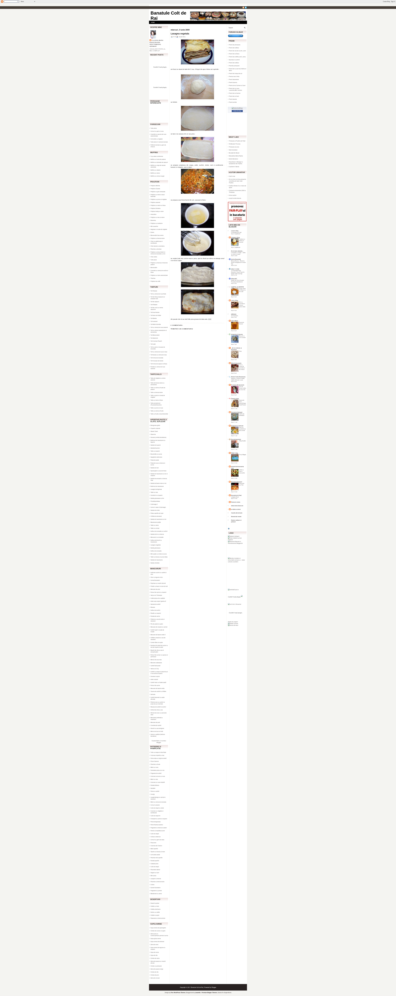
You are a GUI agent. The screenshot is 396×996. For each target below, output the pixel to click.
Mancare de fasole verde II (158, 634)
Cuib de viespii (155, 833)
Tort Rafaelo (154, 304)
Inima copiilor (232, 195)
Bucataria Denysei (236, 482)
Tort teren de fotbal (156, 315)
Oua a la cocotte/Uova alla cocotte (242, 428)
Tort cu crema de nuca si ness (159, 352)
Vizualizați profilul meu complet (158, 50)
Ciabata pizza (154, 863)
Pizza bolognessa (156, 821)
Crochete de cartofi (156, 725)
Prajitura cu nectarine (157, 223)
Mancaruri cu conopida (157, 537)
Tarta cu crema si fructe (157, 411)
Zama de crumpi (155, 978)
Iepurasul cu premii (234, 60)
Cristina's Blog (235, 237)
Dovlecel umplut (155, 676)
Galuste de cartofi (155, 604)
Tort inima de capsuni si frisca (159, 364)
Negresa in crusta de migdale (159, 229)
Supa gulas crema (156, 938)
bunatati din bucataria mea (237, 467)
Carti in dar (232, 176)
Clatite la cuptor (155, 915)
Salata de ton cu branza (157, 534)
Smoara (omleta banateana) (158, 437)
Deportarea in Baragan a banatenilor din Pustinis (236, 162)
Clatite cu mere (155, 906)
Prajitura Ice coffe (155, 281)
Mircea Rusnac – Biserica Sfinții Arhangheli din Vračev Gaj (238, 262)
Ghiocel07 (234, 279)
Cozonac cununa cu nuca (158, 776)
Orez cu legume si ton (157, 577)
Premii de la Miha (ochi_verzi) (237, 57)
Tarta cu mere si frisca (157, 400)
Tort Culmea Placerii (156, 341)
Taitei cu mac (154, 492)
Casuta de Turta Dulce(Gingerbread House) (242, 402)
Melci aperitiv (154, 848)
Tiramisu (153, 278)
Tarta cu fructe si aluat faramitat (159, 414)
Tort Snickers (234, 315)
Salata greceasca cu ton (157, 498)
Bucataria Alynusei (236, 412)
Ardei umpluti (154, 679)
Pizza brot (153, 842)
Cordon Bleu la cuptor (157, 642)
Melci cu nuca (154, 767)
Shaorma (153, 434)
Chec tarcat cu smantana (157, 246)
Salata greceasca (155, 548)
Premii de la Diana (234, 54)
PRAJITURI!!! (242, 441)
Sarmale (153, 694)
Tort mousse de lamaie (157, 361)
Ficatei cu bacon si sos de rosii (159, 586)
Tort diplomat (154, 338)
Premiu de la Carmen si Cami (237, 85)
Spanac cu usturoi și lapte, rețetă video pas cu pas (238, 379)
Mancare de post (155, 722)
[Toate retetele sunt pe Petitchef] (237, 540)
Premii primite (233, 102)
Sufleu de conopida (156, 551)
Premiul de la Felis (234, 76)
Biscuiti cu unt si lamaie (242, 336)
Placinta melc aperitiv (157, 857)
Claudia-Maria (157, 40)
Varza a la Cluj (155, 668)
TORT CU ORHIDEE (241, 414)
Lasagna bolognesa (156, 489)
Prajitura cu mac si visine (157, 217)
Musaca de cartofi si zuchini (158, 707)
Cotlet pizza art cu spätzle (158, 598)
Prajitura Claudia (155, 188)
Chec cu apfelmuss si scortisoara (157, 242)
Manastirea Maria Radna (236, 156)
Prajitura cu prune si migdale (159, 199)
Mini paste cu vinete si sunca (159, 554)
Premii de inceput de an (235, 73)
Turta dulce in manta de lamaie (159, 142)
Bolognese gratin (155, 425)
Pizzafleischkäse (155, 501)
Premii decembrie (234, 79)
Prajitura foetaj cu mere (157, 211)
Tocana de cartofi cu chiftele (158, 691)
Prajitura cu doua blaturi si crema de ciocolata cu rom (158, 253)
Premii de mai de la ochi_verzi (237, 51)
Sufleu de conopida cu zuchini (159, 531)
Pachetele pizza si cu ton (157, 770)
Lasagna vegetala (156, 545)
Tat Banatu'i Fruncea (234, 144)
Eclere (152, 232)
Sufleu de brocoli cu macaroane (156, 541)
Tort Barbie (154, 318)
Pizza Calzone (155, 761)
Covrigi (153, 794)
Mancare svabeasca (156, 662)
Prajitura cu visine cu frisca (158, 205)
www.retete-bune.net (237, 506)
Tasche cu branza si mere (158, 851)
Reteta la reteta (235, 502)
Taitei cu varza (155, 525)
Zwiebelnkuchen (155, 448)
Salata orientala (155, 563)
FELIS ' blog (234, 453)
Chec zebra (154, 257)
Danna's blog (235, 398)
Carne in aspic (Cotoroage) (158, 507)
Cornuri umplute (155, 805)
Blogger (159, 742)
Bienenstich (154, 267)
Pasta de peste (155, 460)
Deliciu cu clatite (155, 912)
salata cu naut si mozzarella (242, 471)
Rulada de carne (155, 616)
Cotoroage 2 (154, 504)
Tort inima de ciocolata (157, 358)
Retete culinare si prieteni (236, 521)
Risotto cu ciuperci (156, 613)
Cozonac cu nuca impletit (158, 782)
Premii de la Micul (234, 48)
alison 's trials (235, 269)
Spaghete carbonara (156, 457)
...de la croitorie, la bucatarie (236, 349)
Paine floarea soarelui (157, 824)
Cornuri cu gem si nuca (157, 131)
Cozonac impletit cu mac (157, 755)
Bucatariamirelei (236, 439)
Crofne (152, 884)
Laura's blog (234, 231)
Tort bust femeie (155, 312)
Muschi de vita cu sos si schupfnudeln (157, 651)
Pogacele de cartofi (156, 773)
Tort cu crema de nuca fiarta (158, 294)
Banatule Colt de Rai (197, 987)
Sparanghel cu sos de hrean (158, 471)
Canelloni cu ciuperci (156, 495)
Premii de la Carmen (234, 93)
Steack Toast (154, 431)
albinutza (233, 314)
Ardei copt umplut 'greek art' (158, 601)
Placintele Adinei (155, 869)
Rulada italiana (155, 785)
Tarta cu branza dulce (157, 392)
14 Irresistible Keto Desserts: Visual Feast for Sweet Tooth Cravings (238, 272)
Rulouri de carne (155, 685)
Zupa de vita (154, 955)
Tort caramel (154, 321)
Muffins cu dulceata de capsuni (159, 162)
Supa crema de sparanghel (158, 928)
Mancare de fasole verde (157, 688)
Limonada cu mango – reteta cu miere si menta (238, 253)
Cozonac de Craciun (156, 845)
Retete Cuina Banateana (238, 377)
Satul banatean (233, 150)
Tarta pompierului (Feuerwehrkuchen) (156, 404)
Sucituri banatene (155, 887)
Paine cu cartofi (155, 791)
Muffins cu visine (155, 173)
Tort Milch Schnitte (156, 324)
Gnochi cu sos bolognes (157, 728)
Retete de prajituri (233, 622)
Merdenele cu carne (156, 893)
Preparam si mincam (237, 426)
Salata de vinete (155, 510)
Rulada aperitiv (155, 860)
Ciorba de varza (155, 958)
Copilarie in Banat (234, 166)
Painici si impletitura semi (158, 830)
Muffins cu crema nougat (157, 176)
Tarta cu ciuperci (155, 451)
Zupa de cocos (155, 952)
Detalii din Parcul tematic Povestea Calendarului (237, 281)
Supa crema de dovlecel (157, 941)
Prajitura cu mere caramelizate (159, 275)
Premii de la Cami (234, 96)
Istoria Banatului (233, 159)
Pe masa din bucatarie (237, 385)
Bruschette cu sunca (156, 454)
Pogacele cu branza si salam (159, 827)
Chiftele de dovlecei (156, 516)
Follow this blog (237, 111)
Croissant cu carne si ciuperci (159, 819)
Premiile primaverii (234, 66)
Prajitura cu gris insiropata (158, 191)
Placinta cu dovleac (156, 249)
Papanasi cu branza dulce (158, 918)
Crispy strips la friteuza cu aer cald (242, 290)
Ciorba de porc (155, 975)
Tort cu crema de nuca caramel (159, 327)
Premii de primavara (234, 45)
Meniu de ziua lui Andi (157, 731)
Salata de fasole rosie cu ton (158, 483)
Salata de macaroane (157, 560)
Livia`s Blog (234, 300)
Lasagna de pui (235, 497)
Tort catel (153, 344)
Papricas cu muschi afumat (158, 583)
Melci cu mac (154, 779)
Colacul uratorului (156, 836)
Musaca (153, 607)
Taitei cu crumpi (155, 528)
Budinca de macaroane (157, 486)
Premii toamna (233, 82)
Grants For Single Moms (224, 992)
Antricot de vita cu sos (157, 710)
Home (153, 22)
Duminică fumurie (241, 323)
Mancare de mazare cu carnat (159, 627)
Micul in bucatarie (236, 363)
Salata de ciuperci (156, 445)
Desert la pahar (155, 903)
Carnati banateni (155, 580)
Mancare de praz (155, 589)
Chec (240, 351)
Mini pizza (153, 875)
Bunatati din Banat (234, 153)
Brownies (153, 220)
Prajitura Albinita (155, 185)
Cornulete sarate (155, 854)
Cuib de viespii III (155, 816)
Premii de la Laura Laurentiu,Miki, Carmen (235, 89)
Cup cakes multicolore (157, 156)
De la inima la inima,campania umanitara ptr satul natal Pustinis (237, 181)
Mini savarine (154, 226)
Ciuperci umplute (155, 428)
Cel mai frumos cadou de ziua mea (242, 388)
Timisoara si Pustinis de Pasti (237, 141)
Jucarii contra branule (235, 198)
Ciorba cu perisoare (156, 966)
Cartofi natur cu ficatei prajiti (158, 682)
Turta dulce (154, 128)
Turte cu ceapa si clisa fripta (158, 752)
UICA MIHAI (234, 321)
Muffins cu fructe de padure (158, 159)
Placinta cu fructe (155, 764)
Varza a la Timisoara (156, 595)
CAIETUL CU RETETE (237, 287)
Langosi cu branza (156, 878)
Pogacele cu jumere (156, 890)
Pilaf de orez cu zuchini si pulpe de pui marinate (158, 703)
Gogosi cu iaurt (155, 872)
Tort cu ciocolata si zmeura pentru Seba (242, 304)
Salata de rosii (155, 468)
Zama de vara (154, 944)
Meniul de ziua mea (156, 659)
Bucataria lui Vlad (236, 495)
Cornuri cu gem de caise (157, 839)
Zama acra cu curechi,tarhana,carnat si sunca (159, 934)
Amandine (153, 214)
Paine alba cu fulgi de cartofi (158, 758)
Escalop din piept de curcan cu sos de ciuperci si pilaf (159, 646)
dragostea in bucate (237, 334)
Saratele (153, 788)
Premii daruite (233, 99)
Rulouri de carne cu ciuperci (158, 592)
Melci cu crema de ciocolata (158, 802)
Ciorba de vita (154, 972)
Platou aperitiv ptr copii (157, 513)
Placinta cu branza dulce (157, 881)
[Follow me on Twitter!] (246, 8)
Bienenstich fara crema (157, 235)
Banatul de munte (236, 516)
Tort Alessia (154, 291)
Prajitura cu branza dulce (158, 238)
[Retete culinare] (233, 623)
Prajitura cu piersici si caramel (242, 240)
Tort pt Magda (242, 454)
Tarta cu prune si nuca (157, 408)
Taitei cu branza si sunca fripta (159, 557)
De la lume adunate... (237, 251)
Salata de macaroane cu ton (158, 519)
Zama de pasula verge (157, 969)
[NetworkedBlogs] (237, 108)
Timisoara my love (234, 147)
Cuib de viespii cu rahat (157, 808)
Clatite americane (155, 909)
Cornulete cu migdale (157, 139)
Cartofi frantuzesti (155, 665)
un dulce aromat (236, 509)
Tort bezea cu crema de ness (159, 355)
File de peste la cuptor (157, 624)
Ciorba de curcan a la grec (158, 931)
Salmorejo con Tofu (241, 484)
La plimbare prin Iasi (236, 232)
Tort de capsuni (155, 301)
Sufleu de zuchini (155, 610)
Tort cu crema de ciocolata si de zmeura (242, 367)
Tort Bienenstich (155, 335)
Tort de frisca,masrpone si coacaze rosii (158, 297)
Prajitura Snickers (155, 208)
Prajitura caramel (155, 202)
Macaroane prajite (156, 522)
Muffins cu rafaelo (155, 170)
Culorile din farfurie (236, 513)
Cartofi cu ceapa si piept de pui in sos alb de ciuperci (159, 672)
